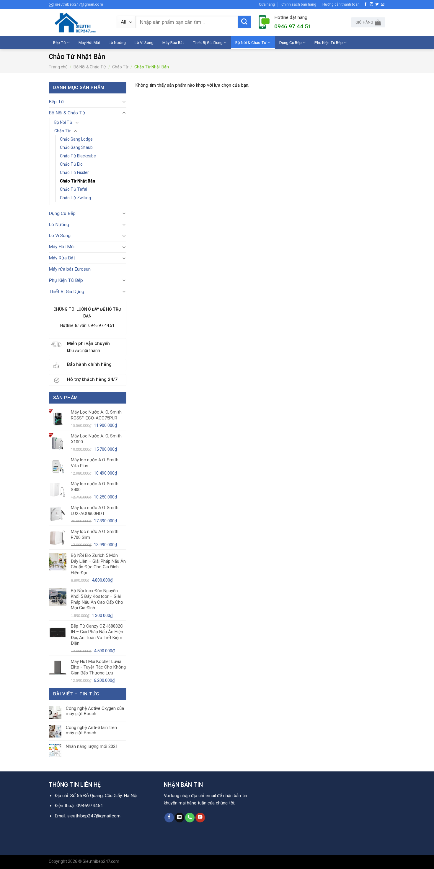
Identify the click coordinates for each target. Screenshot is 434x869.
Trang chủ (58, 67)
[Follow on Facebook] (366, 4)
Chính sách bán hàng (298, 4)
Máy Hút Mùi (89, 42)
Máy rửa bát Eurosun (70, 269)
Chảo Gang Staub (76, 147)
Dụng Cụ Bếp (290, 42)
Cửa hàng (267, 4)
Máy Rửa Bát (173, 42)
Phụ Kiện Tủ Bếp (328, 42)
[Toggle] (124, 101)
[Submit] (244, 22)
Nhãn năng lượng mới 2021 (92, 746)
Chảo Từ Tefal (73, 189)
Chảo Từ (120, 67)
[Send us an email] (382, 4)
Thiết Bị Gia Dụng (208, 42)
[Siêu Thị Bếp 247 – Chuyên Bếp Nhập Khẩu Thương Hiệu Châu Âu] (78, 22)
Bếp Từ (59, 42)
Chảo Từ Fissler (74, 172)
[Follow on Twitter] (377, 4)
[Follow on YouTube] (200, 817)
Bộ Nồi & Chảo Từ (250, 42)
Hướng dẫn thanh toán (341, 4)
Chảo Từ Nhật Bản (77, 181)
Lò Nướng (117, 42)
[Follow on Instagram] (371, 4)
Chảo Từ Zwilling (75, 197)
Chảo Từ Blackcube (78, 156)
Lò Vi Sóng (144, 42)
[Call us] (190, 817)
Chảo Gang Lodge (76, 139)
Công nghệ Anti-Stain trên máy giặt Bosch (91, 730)
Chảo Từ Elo (71, 164)
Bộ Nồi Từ (63, 122)
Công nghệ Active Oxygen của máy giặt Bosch (95, 711)
